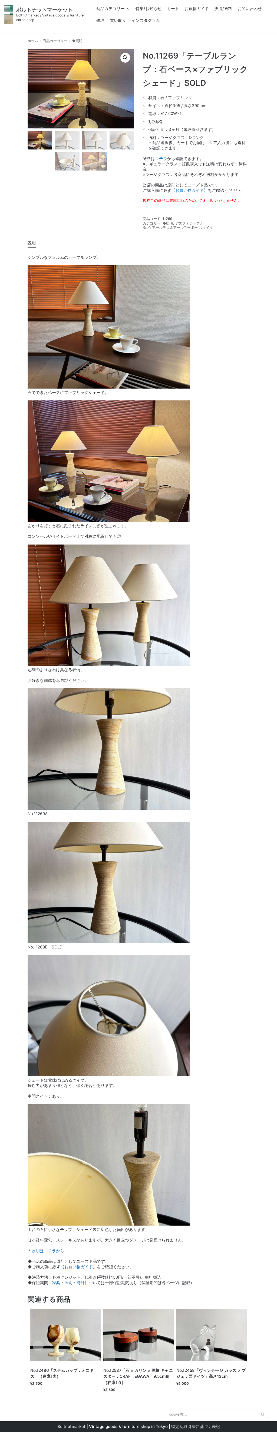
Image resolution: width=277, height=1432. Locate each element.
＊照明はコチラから (46, 1250)
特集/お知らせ (148, 8)
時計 (81, 1282)
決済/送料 (223, 8)
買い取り (118, 20)
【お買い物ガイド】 (189, 190)
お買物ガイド (196, 8)
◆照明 (77, 41)
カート (173, 8)
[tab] (32, 243)
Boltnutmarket (71, 1426)
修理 (100, 20)
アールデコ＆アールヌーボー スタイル (182, 228)
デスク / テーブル (189, 223)
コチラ (161, 158)
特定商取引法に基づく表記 (195, 1426)
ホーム (33, 41)
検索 (262, 1415)
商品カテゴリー (55, 41)
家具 (56, 1282)
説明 (32, 242)
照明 (68, 1282)
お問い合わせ (250, 8)
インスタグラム (145, 20)
